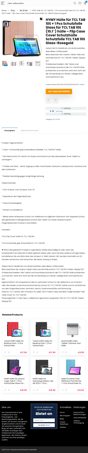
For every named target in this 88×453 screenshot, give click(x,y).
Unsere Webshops (64, 423)
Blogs (62, 419)
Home (4, 10)
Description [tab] (9, 130)
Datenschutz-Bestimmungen (80, 413)
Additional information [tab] (29, 130)
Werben (63, 427)
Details (81, 84)
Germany (59, 111)
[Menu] (3, 3)
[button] (41, 19)
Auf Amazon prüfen (59, 91)
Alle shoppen (65, 415)
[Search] (75, 3)
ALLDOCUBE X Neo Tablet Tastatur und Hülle (71, 343)
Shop (13, 10)
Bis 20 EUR (24, 10)
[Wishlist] (80, 3)
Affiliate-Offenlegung (79, 422)
